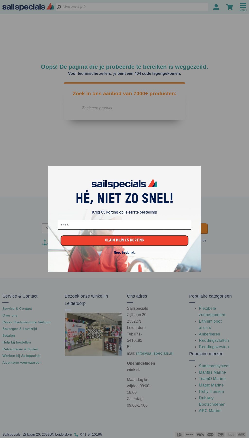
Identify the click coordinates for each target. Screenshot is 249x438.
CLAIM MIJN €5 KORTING (124, 240)
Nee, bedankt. (124, 253)
